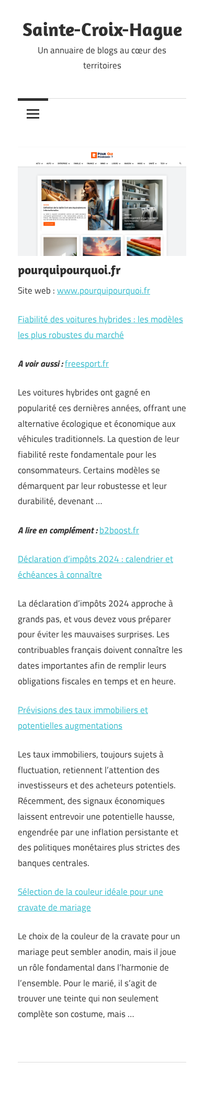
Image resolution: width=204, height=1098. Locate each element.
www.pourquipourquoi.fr (103, 290)
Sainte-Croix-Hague (102, 29)
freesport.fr (87, 363)
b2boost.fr (119, 530)
